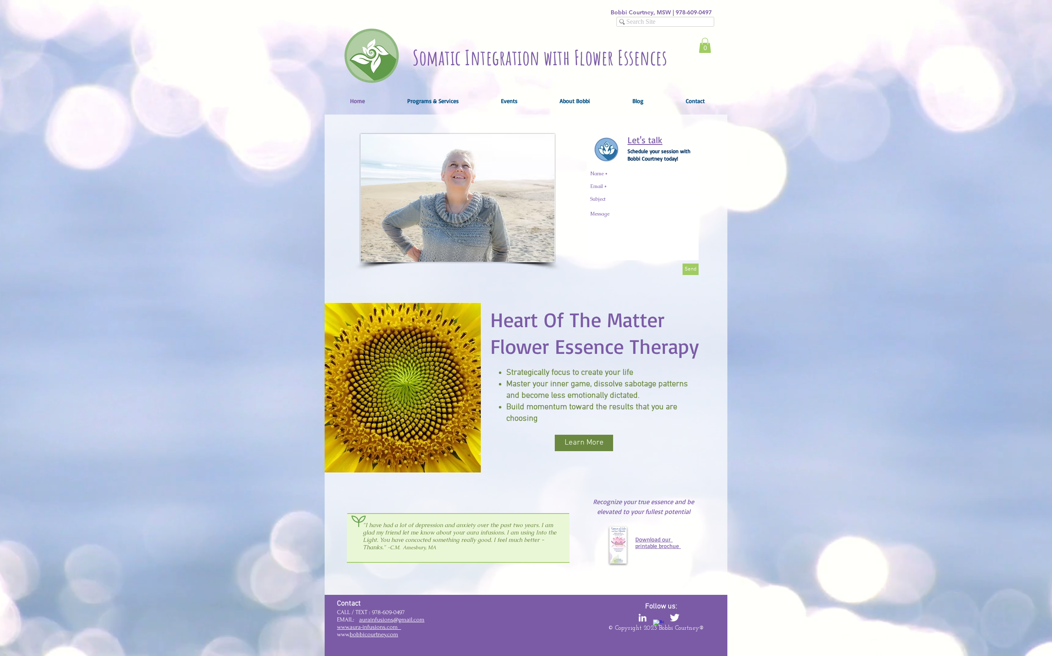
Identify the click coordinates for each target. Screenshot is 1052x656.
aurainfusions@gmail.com (391, 619)
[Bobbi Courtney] (642, 617)
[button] (705, 45)
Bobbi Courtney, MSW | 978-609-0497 (661, 12)
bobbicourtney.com (374, 634)
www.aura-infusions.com (369, 627)
